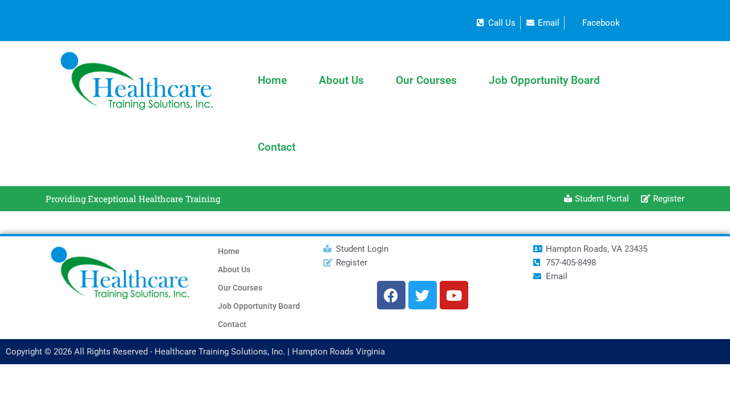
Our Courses (426, 80)
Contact (276, 147)
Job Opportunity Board (544, 80)
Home (272, 80)
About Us (341, 80)
